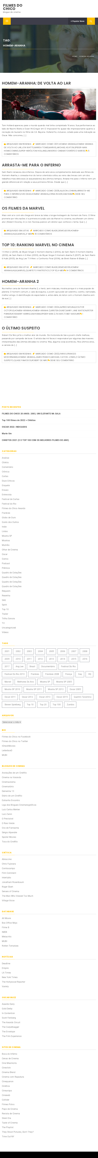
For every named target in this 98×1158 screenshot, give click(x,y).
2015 (73, 659)
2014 (62, 659)
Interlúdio (6, 877)
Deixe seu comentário (62, 360)
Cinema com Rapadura (13, 1077)
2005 (51, 651)
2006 (62, 651)
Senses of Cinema (10, 891)
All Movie (6, 918)
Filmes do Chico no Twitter (15, 741)
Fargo (63, 353)
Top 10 (53, 270)
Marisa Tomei (41, 147)
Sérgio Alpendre (9, 832)
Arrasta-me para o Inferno (31, 165)
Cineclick (6, 1067)
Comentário (7, 467)
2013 (51, 659)
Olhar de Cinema (10, 549)
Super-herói (25, 150)
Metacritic (7, 936)
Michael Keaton (65, 147)
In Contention (8, 1013)
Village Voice (8, 900)
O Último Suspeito (21, 328)
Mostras (6, 540)
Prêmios (6, 568)
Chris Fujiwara (9, 864)
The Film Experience (11, 1036)
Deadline (6, 963)
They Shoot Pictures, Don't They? (18, 1132)
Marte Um (7, 433)
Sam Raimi (68, 194)
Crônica (5, 471)
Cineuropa (7, 1090)
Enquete (6, 485)
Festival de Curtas (10, 499)
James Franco (43, 357)
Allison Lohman (68, 190)
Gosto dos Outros (10, 522)
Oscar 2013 (44, 697)
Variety (5, 986)
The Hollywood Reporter (13, 982)
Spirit (4, 605)
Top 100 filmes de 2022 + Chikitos (19, 420)
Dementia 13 (8, 791)
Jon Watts (28, 147)
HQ (89, 674)
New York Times (9, 977)
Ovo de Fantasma (10, 828)
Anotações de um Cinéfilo (14, 773)
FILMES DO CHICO (12, 7)
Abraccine (6, 859)
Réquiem (6, 591)
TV (3, 623)
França (68, 674)
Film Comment (9, 873)
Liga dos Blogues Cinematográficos (19, 805)
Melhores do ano (25, 682)
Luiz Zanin (7, 814)
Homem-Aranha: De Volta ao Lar (36, 83)
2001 (7, 651)
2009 (56, 190)
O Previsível (7, 818)
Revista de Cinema (11, 1113)
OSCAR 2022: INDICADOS (14, 427)
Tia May (60, 313)
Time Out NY (8, 1136)
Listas (26, 230)
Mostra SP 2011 (34, 689)
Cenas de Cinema (10, 1058)
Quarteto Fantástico (38, 270)
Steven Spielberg (13, 704)
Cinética (6, 1086)
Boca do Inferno (9, 1054)
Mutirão (5, 545)
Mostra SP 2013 (55, 689)
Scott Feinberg (9, 1018)
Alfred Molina (67, 307)
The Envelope (8, 1031)
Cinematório (8, 786)
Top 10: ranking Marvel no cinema (38, 245)
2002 (56, 353)
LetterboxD (7, 750)
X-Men (29, 233)
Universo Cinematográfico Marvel (66, 150)
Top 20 (43, 704)
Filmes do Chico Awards (13, 508)
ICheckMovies (8, 746)
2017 (56, 144)
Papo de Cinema (10, 1109)
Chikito (5, 462)
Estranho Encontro (11, 800)
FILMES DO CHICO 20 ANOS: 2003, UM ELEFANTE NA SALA (31, 413)
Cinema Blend (8, 1072)
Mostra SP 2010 (12, 689)
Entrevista (7, 494)
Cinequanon (8, 1081)
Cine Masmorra (9, 1063)
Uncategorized (9, 627)
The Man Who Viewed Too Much (17, 896)
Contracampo (8, 868)
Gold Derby (7, 1008)
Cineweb (6, 1095)
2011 (29, 659)
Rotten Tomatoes (10, 946)
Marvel (53, 147)
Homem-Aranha (67, 144)
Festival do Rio (9, 504)
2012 (40, 659)
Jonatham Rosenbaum (13, 882)
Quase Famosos (22, 360)
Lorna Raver (55, 194)
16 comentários (43, 233)
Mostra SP (7, 536)
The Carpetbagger (10, 1027)
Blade (55, 230)
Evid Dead (26, 194)
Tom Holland (40, 150)
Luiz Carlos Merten (11, 809)
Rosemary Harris (21, 313)
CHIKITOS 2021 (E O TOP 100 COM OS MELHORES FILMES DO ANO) (35, 440)
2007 (73, 651)
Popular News (78, 21)
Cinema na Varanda (11, 777)
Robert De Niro (40, 360)
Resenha (27, 144)
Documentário (48, 666)
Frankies (6, 513)
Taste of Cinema (10, 1123)
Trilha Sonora (8, 618)
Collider (5, 1100)
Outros (5, 559)
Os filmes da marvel (23, 208)
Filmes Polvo (8, 1104)
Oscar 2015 (62, 697)
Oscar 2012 (27, 697)
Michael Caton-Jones (63, 357)
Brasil (32, 666)
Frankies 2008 (52, 674)
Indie (4, 527)
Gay (80, 674)
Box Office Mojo (9, 923)
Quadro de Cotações (12, 572)
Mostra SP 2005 (64, 682)
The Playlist (7, 1127)
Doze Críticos (8, 481)
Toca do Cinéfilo (10, 841)
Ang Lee (19, 666)
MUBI (4, 755)
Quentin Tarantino (82, 697)
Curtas (5, 476)
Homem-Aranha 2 (20, 281)
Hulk (14, 233)
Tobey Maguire (72, 313)
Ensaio (5, 490)
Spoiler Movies (9, 837)
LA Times (6, 972)
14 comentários (75, 270)
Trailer (5, 614)
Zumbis (70, 704)
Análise (5, 458)
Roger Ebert (7, 887)
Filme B (5, 927)
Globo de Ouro (9, 517)
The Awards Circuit (11, 1022)
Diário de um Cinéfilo (12, 796)
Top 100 (57, 704)
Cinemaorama (9, 782)
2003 (29, 651)
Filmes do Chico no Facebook (16, 736)
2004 (56, 307)
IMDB (4, 932)
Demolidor (64, 230)
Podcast (6, 563)
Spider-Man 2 (48, 313)
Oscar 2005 (75, 689)
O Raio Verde (8, 823)
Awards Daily (8, 1004)
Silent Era (6, 1118)
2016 (84, 659)
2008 (84, 651)
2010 (18, 659)
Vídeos (5, 632)
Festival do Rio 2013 (15, 674)
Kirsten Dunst (58, 310)
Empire (5, 968)
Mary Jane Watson (76, 310)
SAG (4, 600)
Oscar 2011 (10, 697)
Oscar (5, 554)
